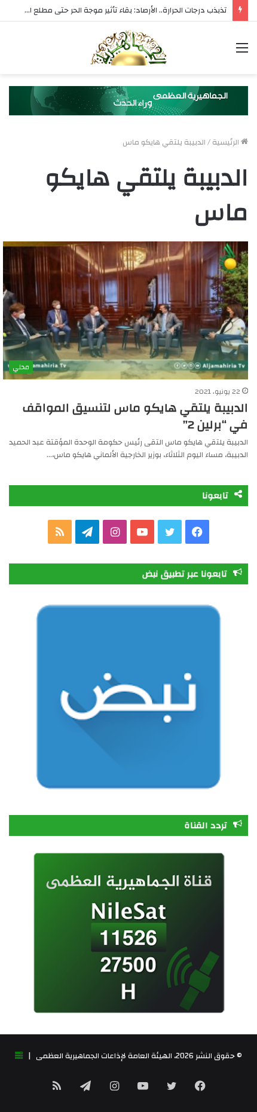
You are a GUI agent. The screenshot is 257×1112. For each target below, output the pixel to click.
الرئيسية (226, 142)
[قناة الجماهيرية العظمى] (128, 48)
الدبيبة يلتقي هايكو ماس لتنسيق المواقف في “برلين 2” (135, 416)
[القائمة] (242, 52)
